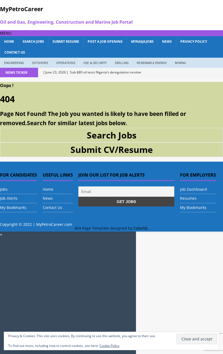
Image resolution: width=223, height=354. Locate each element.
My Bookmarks (13, 207)
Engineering (14, 63)
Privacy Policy (193, 41)
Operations (65, 63)
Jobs (4, 189)
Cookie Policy (109, 345)
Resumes (188, 198)
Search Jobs (33, 41)
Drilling (122, 63)
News (167, 41)
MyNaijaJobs (142, 41)
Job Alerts (8, 198)
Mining (180, 63)
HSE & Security (95, 63)
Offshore (40, 63)
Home (9, 41)
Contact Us (14, 52)
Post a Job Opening (105, 41)
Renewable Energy (152, 63)
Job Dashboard (193, 189)
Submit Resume (65, 41)
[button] (5, 33)
